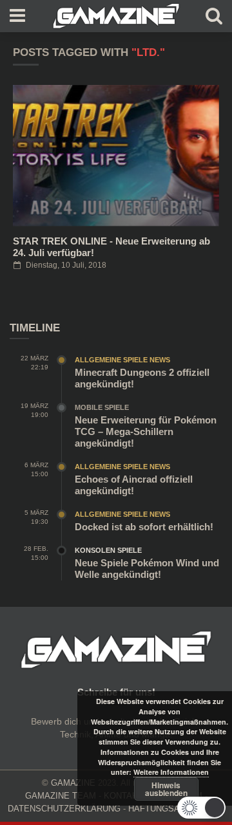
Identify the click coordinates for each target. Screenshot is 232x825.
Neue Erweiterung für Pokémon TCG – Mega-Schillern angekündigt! (146, 431)
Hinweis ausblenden (166, 789)
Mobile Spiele (102, 407)
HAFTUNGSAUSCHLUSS (176, 808)
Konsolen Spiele (108, 550)
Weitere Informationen (171, 772)
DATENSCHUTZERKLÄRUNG (64, 808)
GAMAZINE (73, 783)
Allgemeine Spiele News (122, 360)
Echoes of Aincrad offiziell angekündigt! (134, 485)
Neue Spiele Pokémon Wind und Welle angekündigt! (147, 568)
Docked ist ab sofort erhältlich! (144, 526)
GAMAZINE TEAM (60, 796)
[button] (201, 808)
